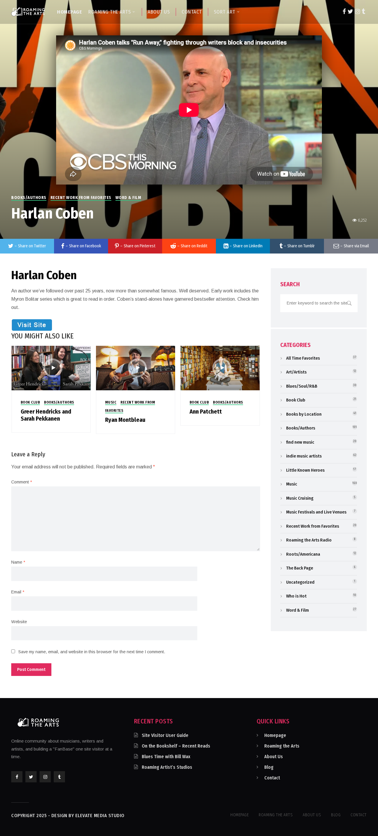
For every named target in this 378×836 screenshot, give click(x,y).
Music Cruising (299, 498)
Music (111, 402)
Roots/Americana (303, 554)
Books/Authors (28, 197)
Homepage (275, 735)
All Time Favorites (303, 358)
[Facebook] (344, 11)
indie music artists (304, 456)
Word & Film (128, 197)
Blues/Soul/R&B (301, 386)
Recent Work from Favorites (80, 197)
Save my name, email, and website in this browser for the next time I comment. (91, 651)
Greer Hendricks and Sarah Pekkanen (46, 415)
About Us (273, 756)
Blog (268, 767)
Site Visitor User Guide (165, 735)
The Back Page (299, 568)
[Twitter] (350, 11)
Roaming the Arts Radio (309, 540)
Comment (21, 482)
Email (17, 592)
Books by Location (304, 414)
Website (19, 621)
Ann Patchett (206, 411)
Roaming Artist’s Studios (167, 767)
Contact (272, 778)
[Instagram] (357, 11)
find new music (300, 442)
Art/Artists (296, 372)
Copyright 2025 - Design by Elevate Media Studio (68, 815)
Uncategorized (300, 582)
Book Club (30, 402)
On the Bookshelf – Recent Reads (176, 746)
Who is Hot (296, 596)
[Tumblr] (363, 11)
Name (18, 562)
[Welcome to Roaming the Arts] (28, 11)
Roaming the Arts (281, 746)
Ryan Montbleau (125, 419)
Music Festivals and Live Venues (316, 512)
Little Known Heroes (305, 470)
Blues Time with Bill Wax (166, 756)
